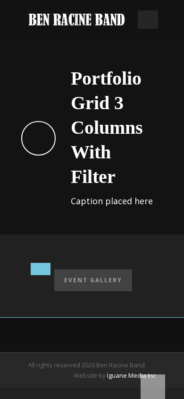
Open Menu (148, 19)
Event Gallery (93, 280)
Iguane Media (126, 375)
